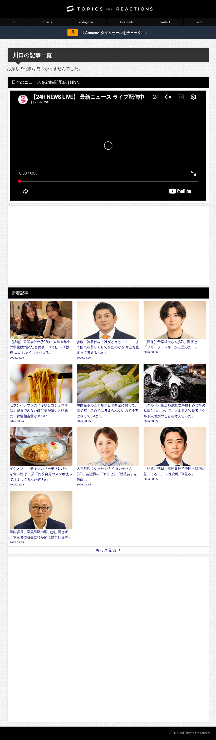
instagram (86, 22)
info (200, 22)
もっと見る (105, 550)
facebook (126, 22)
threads (47, 22)
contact (165, 22)
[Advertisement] (108, 245)
